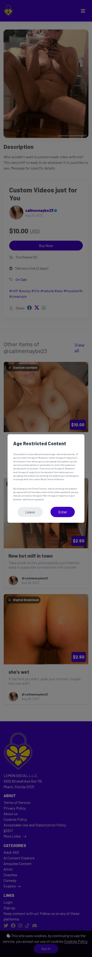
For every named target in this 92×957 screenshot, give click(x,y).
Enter (62, 512)
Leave (30, 512)
